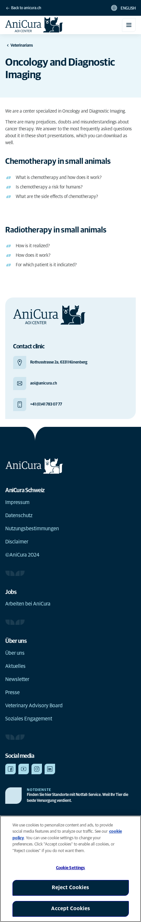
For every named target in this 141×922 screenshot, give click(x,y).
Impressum (17, 502)
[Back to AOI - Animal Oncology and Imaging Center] (34, 25)
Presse (12, 692)
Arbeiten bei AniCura (27, 603)
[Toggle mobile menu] (129, 25)
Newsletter (17, 679)
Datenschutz (18, 515)
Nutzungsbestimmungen (32, 528)
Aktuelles (15, 666)
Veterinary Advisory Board (34, 705)
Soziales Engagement (28, 718)
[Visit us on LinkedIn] (50, 769)
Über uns (15, 653)
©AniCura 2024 (22, 555)
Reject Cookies (70, 887)
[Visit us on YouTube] (23, 769)
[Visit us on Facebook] (10, 769)
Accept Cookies (70, 908)
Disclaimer (16, 541)
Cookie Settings (70, 868)
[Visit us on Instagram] (36, 769)
